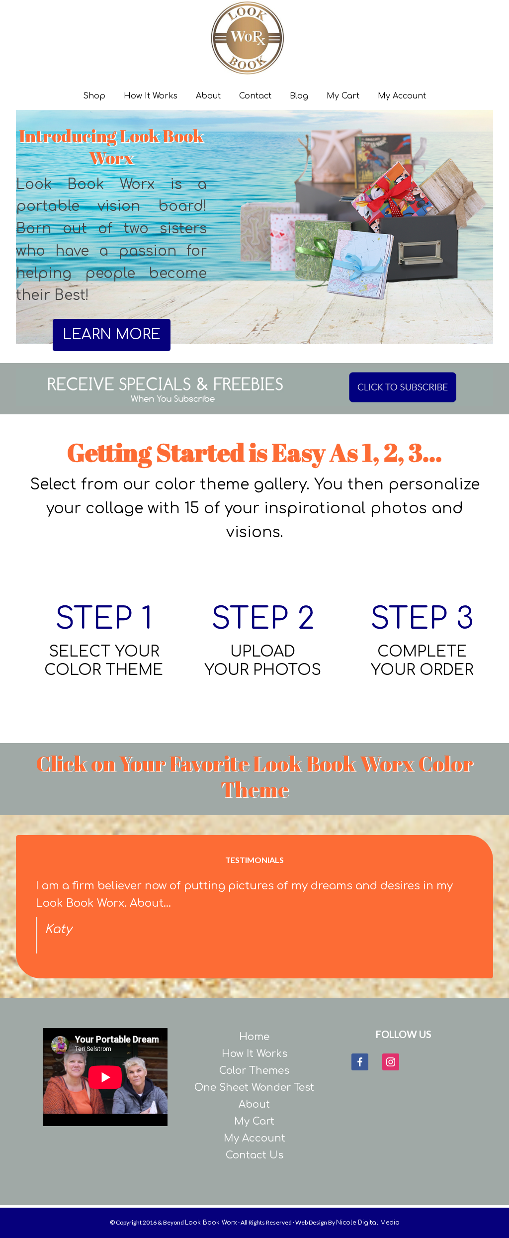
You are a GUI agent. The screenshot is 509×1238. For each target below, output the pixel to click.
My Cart (254, 1121)
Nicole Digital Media (368, 1222)
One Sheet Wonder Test (254, 1087)
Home (254, 1037)
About (254, 1104)
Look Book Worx (269, 37)
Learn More (112, 335)
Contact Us (254, 1155)
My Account (254, 1138)
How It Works (254, 1053)
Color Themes (254, 1070)
